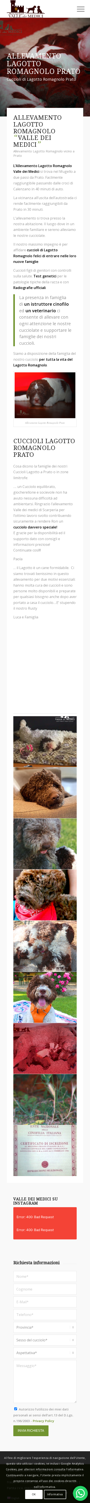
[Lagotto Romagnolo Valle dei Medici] (37, 9)
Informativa (55, 1494)
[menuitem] (77, 9)
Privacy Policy (43, 1421)
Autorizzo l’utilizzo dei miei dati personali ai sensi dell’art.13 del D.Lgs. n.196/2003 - (43, 1415)
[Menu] (77, 9)
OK (34, 1494)
